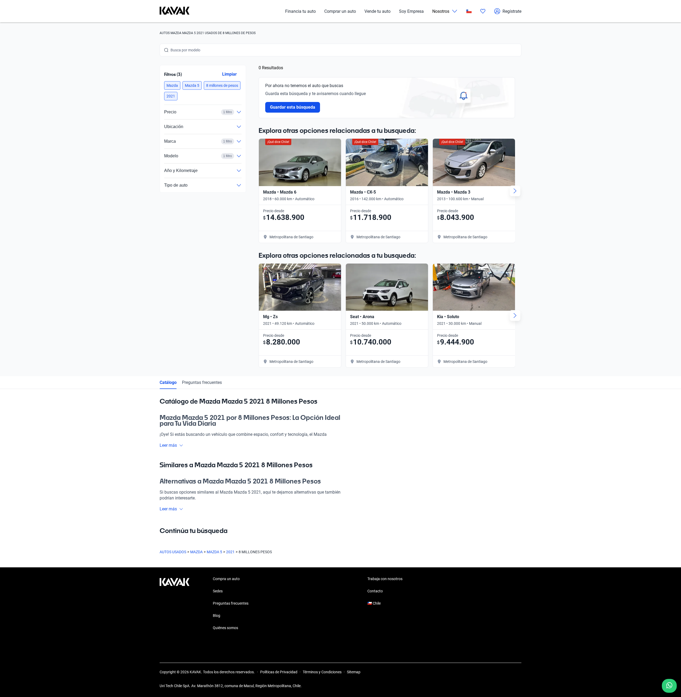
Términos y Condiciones (322, 672)
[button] (172, 85)
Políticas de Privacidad (278, 672)
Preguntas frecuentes (202, 382)
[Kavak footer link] (174, 604)
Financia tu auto (300, 11)
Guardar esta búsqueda (292, 107)
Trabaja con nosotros (384, 579)
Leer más (168, 445)
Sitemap (353, 672)
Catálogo (168, 382)
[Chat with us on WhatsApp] (669, 686)
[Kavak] (174, 11)
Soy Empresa (411, 11)
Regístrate (512, 11)
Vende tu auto (377, 11)
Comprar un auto (340, 11)
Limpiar (229, 74)
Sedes (218, 591)
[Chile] (469, 11)
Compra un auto (226, 579)
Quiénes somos (225, 628)
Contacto (375, 591)
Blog (216, 615)
